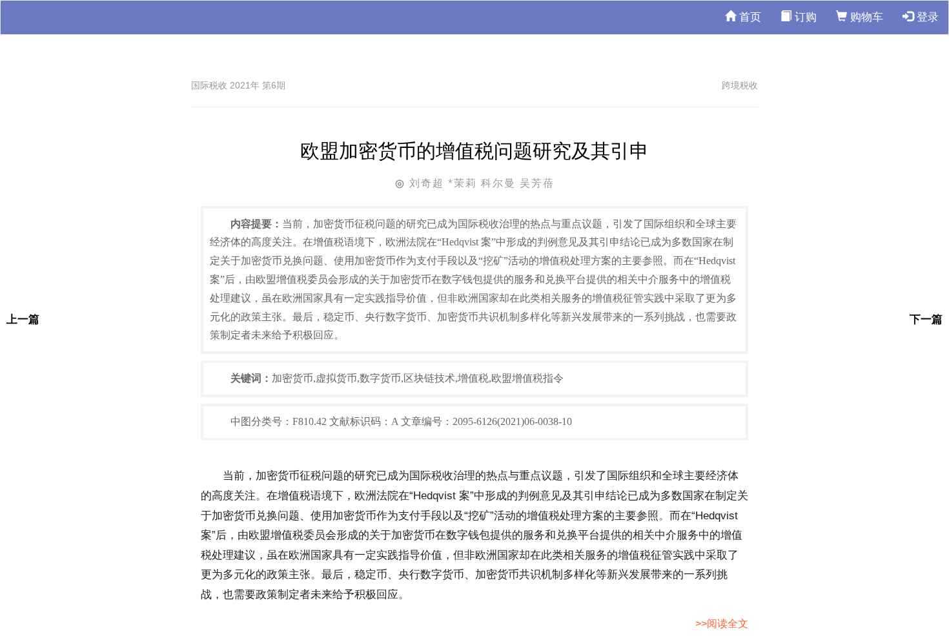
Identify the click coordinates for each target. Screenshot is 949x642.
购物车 (865, 17)
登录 (926, 17)
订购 (804, 17)
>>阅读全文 (721, 623)
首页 (748, 17)
